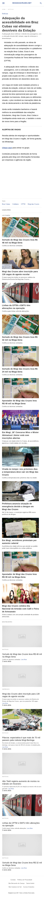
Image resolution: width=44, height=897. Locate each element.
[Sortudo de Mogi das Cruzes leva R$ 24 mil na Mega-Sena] (20, 356)
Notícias (11, 9)
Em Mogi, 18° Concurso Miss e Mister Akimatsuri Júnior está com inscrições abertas (20, 435)
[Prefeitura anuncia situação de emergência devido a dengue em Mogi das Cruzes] (20, 491)
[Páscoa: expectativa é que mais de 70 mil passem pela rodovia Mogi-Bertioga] (22, 720)
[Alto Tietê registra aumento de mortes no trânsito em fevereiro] (22, 763)
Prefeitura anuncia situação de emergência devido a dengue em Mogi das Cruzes (18, 506)
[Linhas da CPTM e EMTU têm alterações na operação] (20, 293)
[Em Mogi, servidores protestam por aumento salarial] (20, 528)
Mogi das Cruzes (33, 204)
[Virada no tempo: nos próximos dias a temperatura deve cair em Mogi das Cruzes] (20, 457)
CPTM (23, 204)
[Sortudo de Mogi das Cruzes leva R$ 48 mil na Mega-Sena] (20, 227)
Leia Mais (24, 659)
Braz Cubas (6, 204)
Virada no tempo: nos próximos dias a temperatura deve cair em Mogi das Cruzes (20, 472)
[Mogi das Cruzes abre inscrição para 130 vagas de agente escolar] (20, 259)
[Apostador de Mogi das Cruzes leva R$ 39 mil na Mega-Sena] (20, 562)
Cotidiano (15, 204)
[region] (22, 180)
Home (4, 9)
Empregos (6, 689)
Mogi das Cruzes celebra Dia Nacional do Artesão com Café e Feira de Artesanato (20, 609)
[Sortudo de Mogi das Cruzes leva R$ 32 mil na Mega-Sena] (20, 325)
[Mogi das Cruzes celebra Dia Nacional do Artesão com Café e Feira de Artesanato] (20, 593)
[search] (41, 3)
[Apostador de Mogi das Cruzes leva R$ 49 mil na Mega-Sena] (20, 388)
